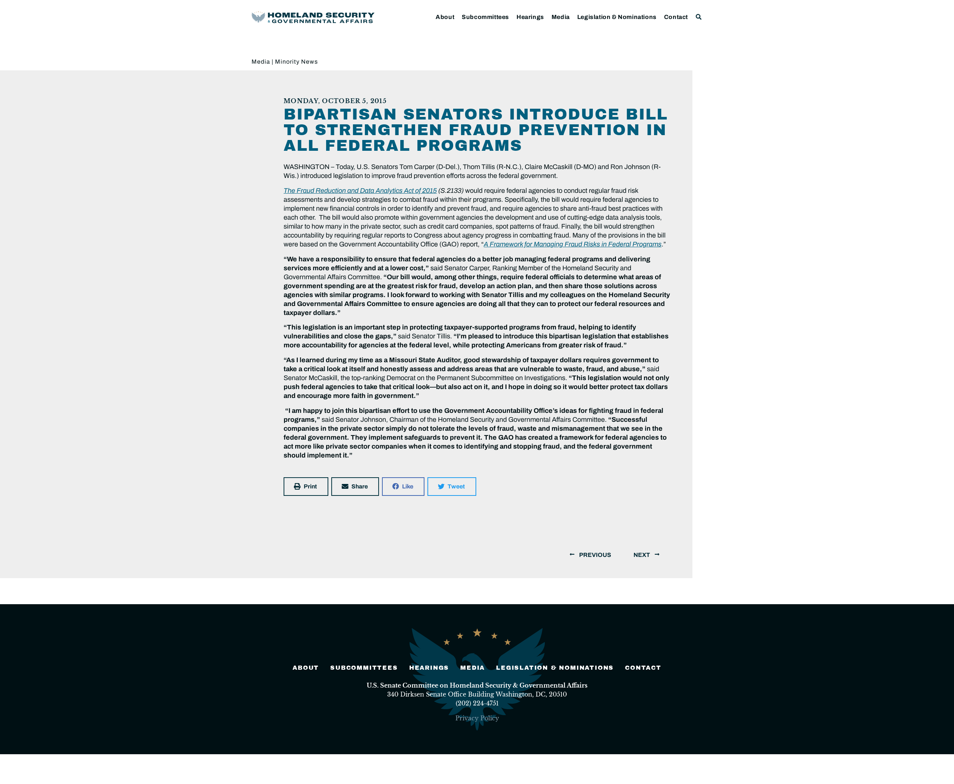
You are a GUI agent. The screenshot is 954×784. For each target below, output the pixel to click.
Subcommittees (485, 17)
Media (561, 17)
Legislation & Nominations (617, 17)
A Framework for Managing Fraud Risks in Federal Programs (572, 244)
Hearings (530, 17)
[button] (699, 17)
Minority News (296, 61)
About (445, 17)
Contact (676, 17)
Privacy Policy (477, 718)
